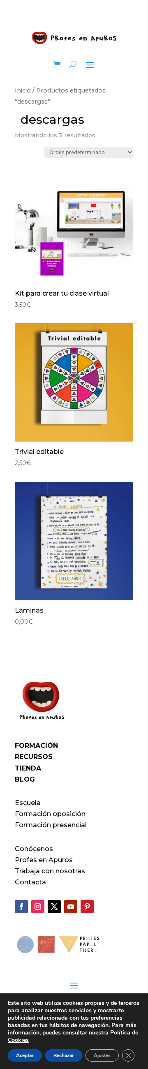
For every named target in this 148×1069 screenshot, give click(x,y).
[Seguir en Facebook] (21, 906)
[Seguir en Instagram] (37, 906)
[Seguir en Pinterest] (87, 906)
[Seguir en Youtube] (70, 906)
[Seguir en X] (54, 906)
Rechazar (63, 1055)
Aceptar (25, 1055)
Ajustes (102, 1055)
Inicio (23, 90)
